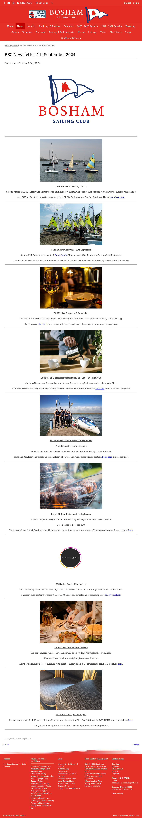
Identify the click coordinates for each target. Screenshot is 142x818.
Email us (43, 3)
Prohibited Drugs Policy (41, 766)
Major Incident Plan (93, 781)
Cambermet (62, 771)
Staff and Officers (71, 38)
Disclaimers (36, 796)
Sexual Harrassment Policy (42, 776)
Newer (135, 744)
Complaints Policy (38, 774)
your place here (116, 197)
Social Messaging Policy (41, 793)
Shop (128, 32)
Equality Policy (37, 781)
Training (130, 26)
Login (136, 3)
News (20, 26)
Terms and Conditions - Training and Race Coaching (42, 799)
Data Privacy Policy (39, 788)
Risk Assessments (93, 786)
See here (43, 324)
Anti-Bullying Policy (39, 778)
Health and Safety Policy (41, 786)
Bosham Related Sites (67, 778)
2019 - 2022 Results (111, 26)
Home (10, 26)
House (81, 32)
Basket (127, 3)
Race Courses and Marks (95, 766)
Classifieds (115, 32)
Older (6, 744)
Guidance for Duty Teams (95, 774)
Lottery (92, 32)
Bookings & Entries (49, 26)
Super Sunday (61, 255)
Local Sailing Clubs (66, 781)
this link (100, 388)
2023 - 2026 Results (87, 26)
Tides (103, 32)
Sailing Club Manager (130, 815)
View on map (117, 793)
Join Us (31, 26)
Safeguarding (36, 771)
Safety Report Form (93, 783)
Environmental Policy (40, 783)
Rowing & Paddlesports (61, 32)
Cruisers (40, 32)
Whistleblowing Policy (40, 769)
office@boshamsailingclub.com (125, 783)
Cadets (15, 32)
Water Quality (63, 769)
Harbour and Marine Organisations (66, 784)
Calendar (68, 26)
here (130, 530)
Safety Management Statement (93, 777)
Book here (107, 457)
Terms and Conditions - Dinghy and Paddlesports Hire (41, 805)
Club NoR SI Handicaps (94, 764)
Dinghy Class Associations (69, 788)
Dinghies (27, 32)
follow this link (113, 595)
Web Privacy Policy (39, 791)
